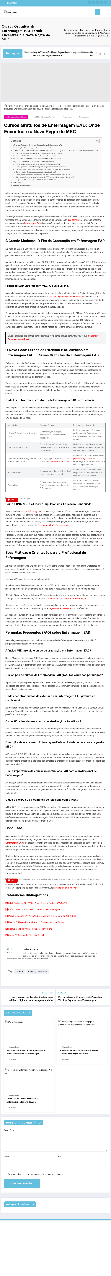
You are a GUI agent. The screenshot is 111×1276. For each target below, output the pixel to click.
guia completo (74, 220)
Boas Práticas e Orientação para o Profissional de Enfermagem (37, 158)
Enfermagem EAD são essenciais (53, 525)
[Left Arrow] (98, 54)
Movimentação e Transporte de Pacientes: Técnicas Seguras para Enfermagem (80, 998)
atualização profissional (58, 461)
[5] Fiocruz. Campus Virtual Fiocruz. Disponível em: (28, 929)
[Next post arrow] (106, 997)
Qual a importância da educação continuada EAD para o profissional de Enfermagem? (45, 177)
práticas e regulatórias (82, 458)
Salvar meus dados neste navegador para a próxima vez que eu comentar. (35, 1174)
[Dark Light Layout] (108, 12)
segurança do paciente (59, 608)
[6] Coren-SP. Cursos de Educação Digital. (24, 935)
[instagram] (93, 2)
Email (59, 1157)
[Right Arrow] (102, 54)
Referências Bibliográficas (22, 185)
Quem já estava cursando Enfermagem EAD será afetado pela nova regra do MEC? (44, 174)
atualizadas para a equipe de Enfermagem (67, 598)
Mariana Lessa (14, 1047)
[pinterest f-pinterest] (105, 2)
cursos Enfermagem (30, 511)
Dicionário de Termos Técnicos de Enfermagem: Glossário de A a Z (21, 1100)
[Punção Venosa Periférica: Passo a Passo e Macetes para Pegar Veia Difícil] (82, 1022)
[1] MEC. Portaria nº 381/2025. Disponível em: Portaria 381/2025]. (36, 903)
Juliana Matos (67, 117)
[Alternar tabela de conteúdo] (96, 141)
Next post (62, 993)
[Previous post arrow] (5, 997)
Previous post (47, 993)
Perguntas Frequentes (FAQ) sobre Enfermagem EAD (33, 161)
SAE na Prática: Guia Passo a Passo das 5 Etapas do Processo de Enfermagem (25, 1052)
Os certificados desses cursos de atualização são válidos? (36, 172)
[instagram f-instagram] (101, 2)
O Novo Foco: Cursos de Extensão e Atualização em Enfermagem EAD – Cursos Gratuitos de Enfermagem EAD (56, 150)
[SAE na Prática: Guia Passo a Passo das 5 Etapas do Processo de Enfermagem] (14, 1021)
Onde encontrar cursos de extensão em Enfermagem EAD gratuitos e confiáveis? (43, 169)
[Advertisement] (55, 81)
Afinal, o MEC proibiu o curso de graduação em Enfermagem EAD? (38, 164)
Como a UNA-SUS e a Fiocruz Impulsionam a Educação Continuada (39, 156)
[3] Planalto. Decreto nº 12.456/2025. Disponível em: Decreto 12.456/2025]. (40, 916)
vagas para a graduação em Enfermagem (66, 296)
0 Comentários (84, 117)
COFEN (36, 117)
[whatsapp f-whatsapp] (97, 2)
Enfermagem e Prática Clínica (16, 117)
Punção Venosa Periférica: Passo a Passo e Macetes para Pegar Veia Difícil (41, 54)
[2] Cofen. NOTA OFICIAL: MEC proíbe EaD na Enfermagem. (33, 909)
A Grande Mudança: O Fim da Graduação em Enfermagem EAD (37, 145)
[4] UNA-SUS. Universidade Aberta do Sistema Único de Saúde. (34, 922)
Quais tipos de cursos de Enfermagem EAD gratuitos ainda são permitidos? (41, 167)
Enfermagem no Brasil (47, 117)
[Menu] (97, 12)
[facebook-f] (89, 2)
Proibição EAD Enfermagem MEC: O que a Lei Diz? (33, 148)
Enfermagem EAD (32, 223)
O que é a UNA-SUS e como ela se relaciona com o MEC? (36, 180)
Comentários (9, 1130)
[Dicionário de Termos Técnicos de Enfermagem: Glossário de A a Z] (29, 1071)
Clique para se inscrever (65, 888)
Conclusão (17, 182)
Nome (6, 1157)
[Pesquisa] (103, 12)
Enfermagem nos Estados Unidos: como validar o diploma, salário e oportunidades (31, 998)
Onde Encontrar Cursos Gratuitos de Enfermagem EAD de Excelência (39, 153)
